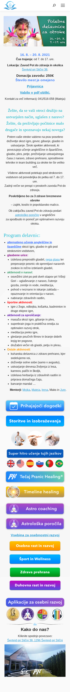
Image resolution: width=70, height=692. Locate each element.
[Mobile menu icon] (62, 5)
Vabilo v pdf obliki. (35, 92)
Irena (45, 389)
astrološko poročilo (27, 215)
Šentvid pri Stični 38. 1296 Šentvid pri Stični (35, 640)
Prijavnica (35, 86)
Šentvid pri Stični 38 (34, 69)
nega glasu (53, 259)
